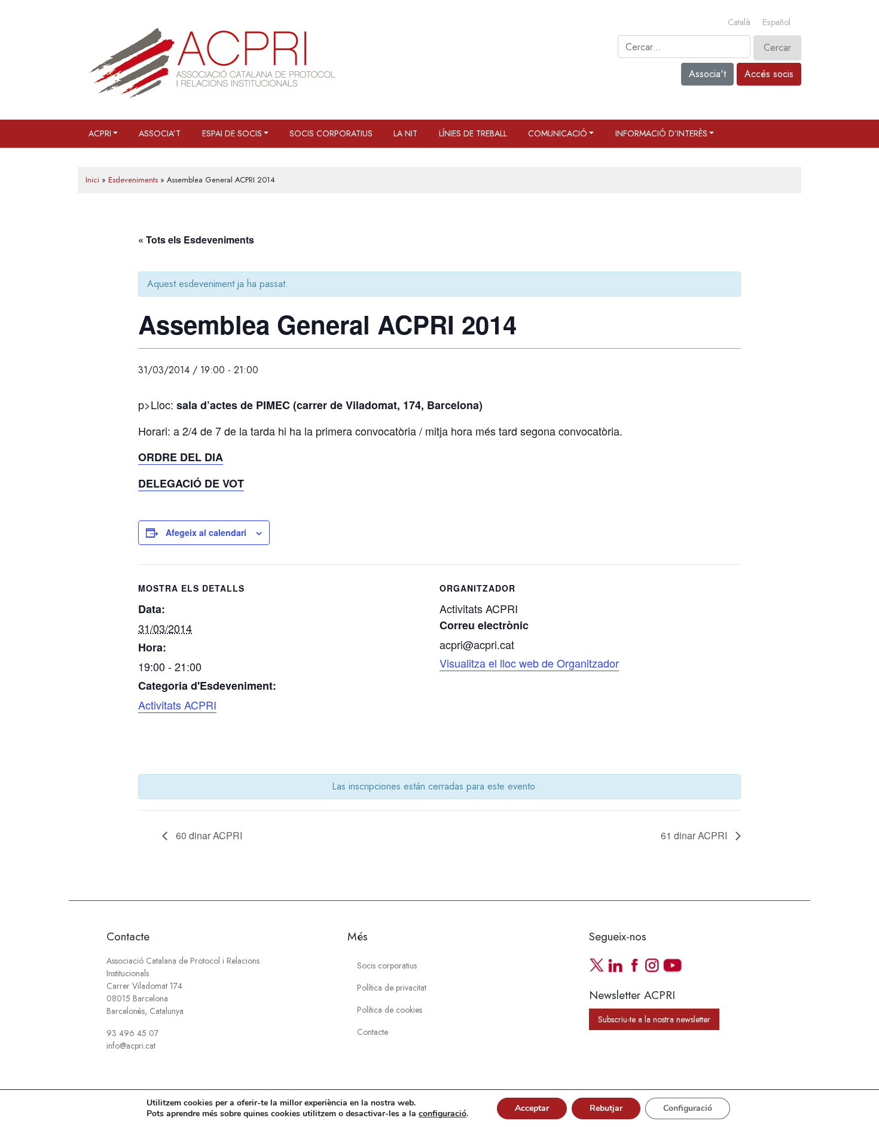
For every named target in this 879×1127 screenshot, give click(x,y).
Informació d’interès (661, 133)
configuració (442, 1113)
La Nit (405, 133)
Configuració (687, 1108)
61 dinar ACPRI (695, 835)
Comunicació (557, 133)
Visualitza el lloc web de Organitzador (529, 663)
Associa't (707, 74)
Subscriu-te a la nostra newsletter (654, 1019)
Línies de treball (473, 133)
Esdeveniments (133, 179)
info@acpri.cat (130, 1046)
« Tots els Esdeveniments (196, 239)
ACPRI (99, 133)
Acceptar (532, 1108)
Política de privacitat (391, 988)
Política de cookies (389, 1010)
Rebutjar (606, 1108)
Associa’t (160, 133)
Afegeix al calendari (206, 532)
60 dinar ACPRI (207, 835)
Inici (92, 179)
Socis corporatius (331, 133)
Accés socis (768, 74)
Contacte (372, 1032)
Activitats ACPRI (177, 704)
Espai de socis (232, 133)
